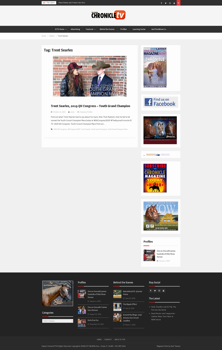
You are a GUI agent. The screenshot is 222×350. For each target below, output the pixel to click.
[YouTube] (174, 3)
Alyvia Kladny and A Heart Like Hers (72, 3)
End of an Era (93, 320)
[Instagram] (170, 3)
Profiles (123, 29)
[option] (79, 2)
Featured (89, 29)
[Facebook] (161, 3)
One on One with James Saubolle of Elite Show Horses (166, 254)
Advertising (75, 29)
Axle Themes (175, 346)
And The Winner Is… (159, 29)
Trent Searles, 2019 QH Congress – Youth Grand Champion (90, 106)
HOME (99, 339)
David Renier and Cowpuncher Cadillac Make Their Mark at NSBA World (163, 316)
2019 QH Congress (60, 129)
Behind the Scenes (107, 29)
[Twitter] (166, 3)
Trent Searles (86, 129)
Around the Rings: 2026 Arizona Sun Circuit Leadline (132, 318)
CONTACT (108, 339)
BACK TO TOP (120, 339)
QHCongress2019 (74, 129)
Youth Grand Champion (99, 129)
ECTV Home (59, 29)
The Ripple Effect (130, 304)
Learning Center (139, 29)
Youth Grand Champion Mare (118, 129)
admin (72, 112)
